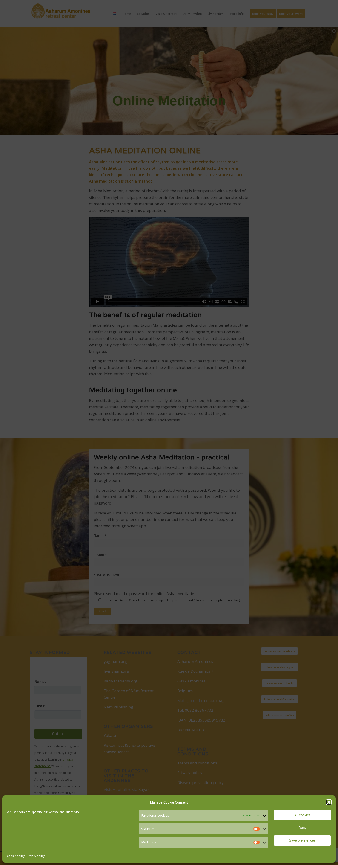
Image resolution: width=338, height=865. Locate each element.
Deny (302, 828)
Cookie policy (16, 856)
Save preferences (302, 840)
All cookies (302, 815)
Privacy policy (36, 856)
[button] (329, 802)
